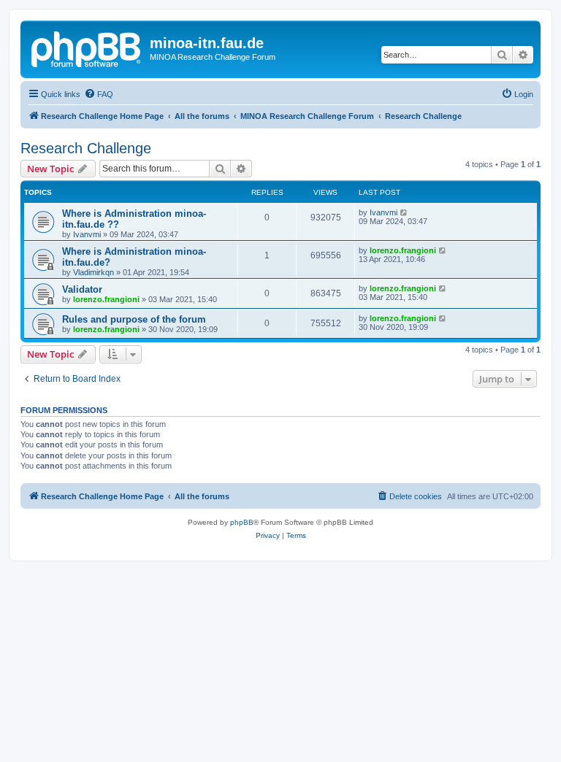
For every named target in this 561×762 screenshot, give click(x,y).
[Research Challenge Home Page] (87, 47)
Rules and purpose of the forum (134, 319)
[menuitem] (98, 94)
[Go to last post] (404, 212)
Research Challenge (85, 148)
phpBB (241, 522)
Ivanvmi (87, 234)
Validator (82, 289)
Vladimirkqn (93, 272)
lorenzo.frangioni (403, 250)
